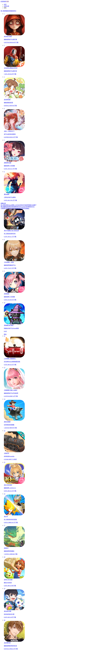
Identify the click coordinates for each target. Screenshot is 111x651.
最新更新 (8, 11)
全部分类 (6, 6)
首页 (5, 4)
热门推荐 (3, 11)
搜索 (7, 1)
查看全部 (3, 203)
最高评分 (13, 11)
